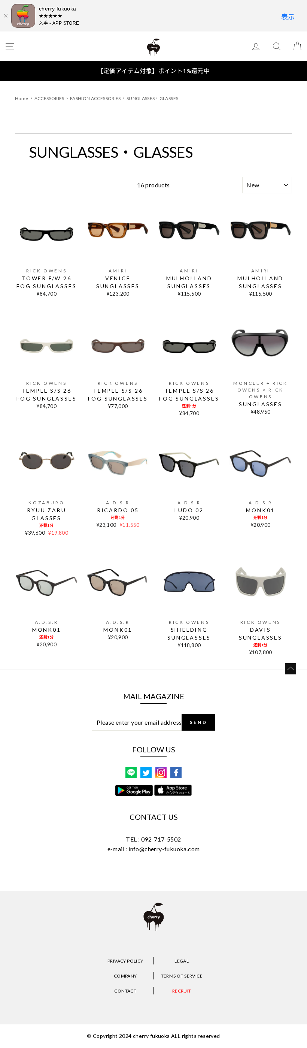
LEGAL (181, 961)
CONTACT (125, 991)
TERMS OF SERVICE (182, 976)
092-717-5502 (161, 839)
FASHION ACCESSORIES (96, 98)
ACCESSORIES (49, 98)
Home (21, 98)
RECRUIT (181, 991)
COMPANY (125, 976)
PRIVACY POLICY (125, 961)
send (198, 722)
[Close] (5, 15)
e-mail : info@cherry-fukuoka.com (153, 848)
